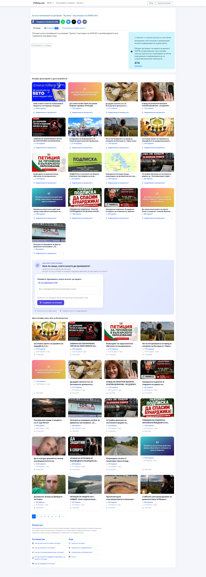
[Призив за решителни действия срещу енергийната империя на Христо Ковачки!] (49, 204)
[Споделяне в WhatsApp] (63, 22)
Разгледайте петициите (65, 3)
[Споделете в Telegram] (68, 22)
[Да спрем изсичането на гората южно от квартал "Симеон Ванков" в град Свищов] (157, 204)
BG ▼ (51, 3)
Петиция (36, 28)
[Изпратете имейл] (79, 22)
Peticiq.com (39, 3)
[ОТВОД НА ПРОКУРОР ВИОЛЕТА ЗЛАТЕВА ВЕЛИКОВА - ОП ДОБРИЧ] (157, 98)
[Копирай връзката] (84, 22)
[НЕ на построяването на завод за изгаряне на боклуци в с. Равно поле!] (121, 134)
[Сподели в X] (74, 22)
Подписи (52, 28)
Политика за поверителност (74, 28)
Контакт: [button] (79, 3)
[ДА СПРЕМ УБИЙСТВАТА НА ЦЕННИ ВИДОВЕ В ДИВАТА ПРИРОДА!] (85, 98)
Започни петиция (164, 3)
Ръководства (38, 539)
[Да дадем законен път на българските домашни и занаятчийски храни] (121, 98)
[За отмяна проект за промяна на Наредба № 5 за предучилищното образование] (157, 134)
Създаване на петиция (52, 302)
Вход (151, 3)
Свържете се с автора (42, 45)
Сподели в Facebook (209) (47, 22)
